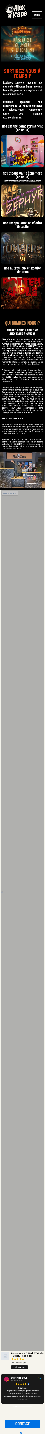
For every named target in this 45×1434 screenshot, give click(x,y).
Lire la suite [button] (22, 1400)
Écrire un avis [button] (20, 1367)
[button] (3, 151)
